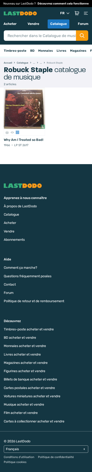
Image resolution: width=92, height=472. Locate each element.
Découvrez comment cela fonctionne (63, 3)
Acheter (10, 24)
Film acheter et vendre (21, 413)
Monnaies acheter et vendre (25, 346)
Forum (83, 24)
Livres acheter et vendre (22, 354)
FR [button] (62, 13)
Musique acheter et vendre (24, 405)
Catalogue (58, 24)
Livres (61, 50)
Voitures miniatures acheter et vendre (32, 396)
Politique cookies (15, 462)
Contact (10, 284)
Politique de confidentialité (56, 457)
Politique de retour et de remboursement (34, 301)
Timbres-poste (15, 50)
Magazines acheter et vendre (26, 363)
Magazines (78, 50)
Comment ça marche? (20, 268)
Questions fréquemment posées (27, 276)
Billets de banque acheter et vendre (30, 379)
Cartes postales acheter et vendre (29, 388)
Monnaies (45, 50)
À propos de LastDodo (20, 206)
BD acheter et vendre (20, 338)
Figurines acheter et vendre (24, 371)
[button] (77, 13)
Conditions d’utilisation (19, 457)
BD (32, 50)
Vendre (33, 24)
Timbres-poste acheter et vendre (29, 329)
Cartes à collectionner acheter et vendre (34, 421)
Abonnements (14, 240)
